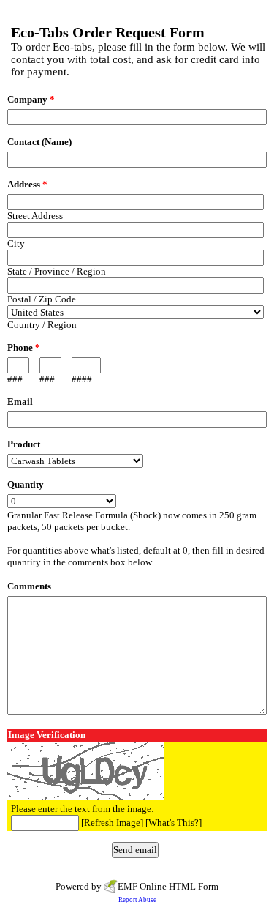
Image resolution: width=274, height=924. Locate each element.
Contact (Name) (39, 141)
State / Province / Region (56, 271)
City (16, 243)
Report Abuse (137, 899)
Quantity (25, 484)
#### (82, 378)
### (15, 378)
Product (23, 444)
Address (27, 184)
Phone (23, 347)
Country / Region (42, 324)
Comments (29, 586)
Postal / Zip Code (41, 299)
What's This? (173, 822)
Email (20, 401)
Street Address (35, 215)
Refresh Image (112, 822)
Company (31, 99)
